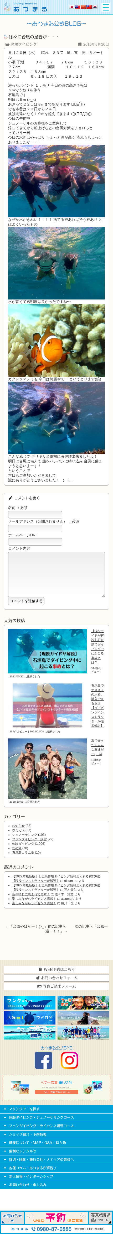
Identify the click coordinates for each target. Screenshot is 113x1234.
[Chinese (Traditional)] (89, 7)
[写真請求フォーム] (100, 1223)
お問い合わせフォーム (59, 978)
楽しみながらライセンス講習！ (34, 899)
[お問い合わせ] (12, 1223)
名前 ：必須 (18, 508)
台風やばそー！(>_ (28, 926)
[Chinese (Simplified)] (83, 7)
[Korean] (94, 7)
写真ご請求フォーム (59, 986)
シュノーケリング (24, 835)
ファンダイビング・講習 (29, 839)
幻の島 (17, 848)
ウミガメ (18, 830)
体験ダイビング (24, 44)
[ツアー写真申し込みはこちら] (56, 1093)
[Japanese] (71, 7)
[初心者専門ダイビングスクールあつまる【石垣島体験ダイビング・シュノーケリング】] (25, 10)
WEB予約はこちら (59, 969)
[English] (77, 7)
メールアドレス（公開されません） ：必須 (43, 521)
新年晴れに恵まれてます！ (31, 894)
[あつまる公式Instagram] (69, 1068)
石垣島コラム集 (23, 853)
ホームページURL (23, 535)
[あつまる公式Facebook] (43, 1068)
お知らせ (18, 826)
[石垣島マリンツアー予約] (56, 1223)
